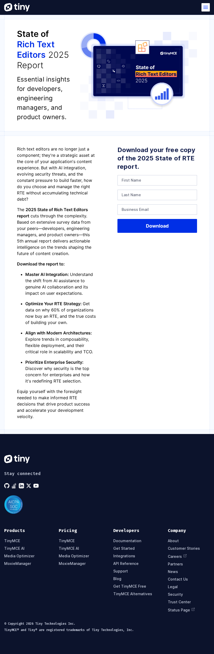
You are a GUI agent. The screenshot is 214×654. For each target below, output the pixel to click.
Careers (175, 556)
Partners (175, 564)
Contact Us (178, 579)
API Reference (126, 563)
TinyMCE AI (14, 548)
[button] (205, 7)
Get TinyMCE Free (129, 586)
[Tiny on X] (29, 486)
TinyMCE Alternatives (132, 594)
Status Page (179, 610)
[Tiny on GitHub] (7, 486)
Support (120, 571)
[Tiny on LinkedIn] (22, 486)
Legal (173, 586)
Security (175, 594)
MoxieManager (17, 563)
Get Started (124, 548)
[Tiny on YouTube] (36, 486)
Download (157, 226)
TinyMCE (12, 541)
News (173, 571)
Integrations (124, 556)
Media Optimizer (19, 556)
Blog (117, 578)
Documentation (127, 541)
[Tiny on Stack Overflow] (14, 486)
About (173, 541)
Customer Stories (184, 548)
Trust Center (179, 602)
